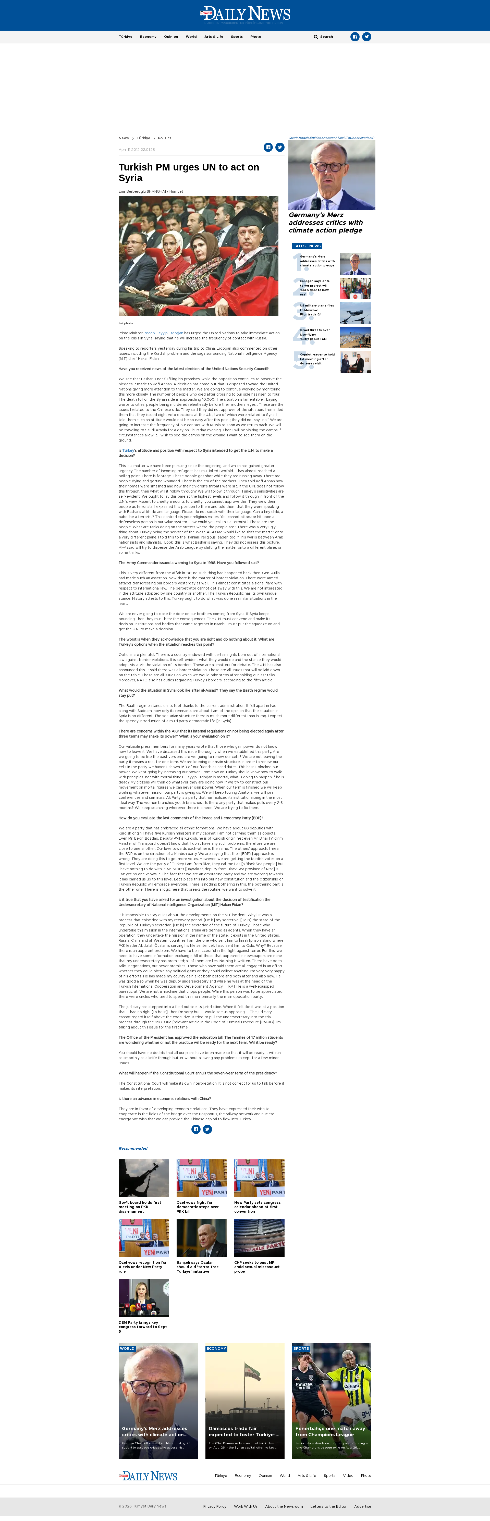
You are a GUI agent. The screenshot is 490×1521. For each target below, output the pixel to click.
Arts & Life (213, 37)
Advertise (362, 1506)
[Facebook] (355, 36)
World (191, 37)
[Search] (316, 36)
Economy (148, 37)
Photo (255, 37)
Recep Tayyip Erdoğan (163, 333)
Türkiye (125, 37)
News (124, 138)
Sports (237, 37)
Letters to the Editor (329, 1506)
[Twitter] (366, 36)
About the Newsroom (284, 1506)
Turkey (128, 450)
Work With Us (246, 1506)
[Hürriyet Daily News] (245, 15)
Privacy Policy (214, 1506)
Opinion (171, 37)
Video (348, 1476)
